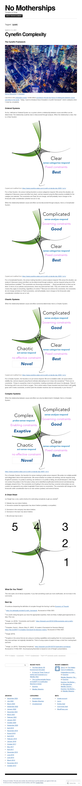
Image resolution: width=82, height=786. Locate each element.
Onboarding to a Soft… (68, 672)
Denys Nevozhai (10, 94)
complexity (50, 655)
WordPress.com (62, 709)
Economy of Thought (62, 606)
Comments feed (62, 706)
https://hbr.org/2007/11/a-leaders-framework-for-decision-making (26, 630)
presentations (36, 698)
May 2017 (10, 747)
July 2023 (10, 701)
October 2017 (11, 744)
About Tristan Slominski (14, 16)
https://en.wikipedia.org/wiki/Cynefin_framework (21, 610)
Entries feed (61, 704)
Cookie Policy (39, 782)
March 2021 (11, 714)
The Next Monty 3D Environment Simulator (37, 668)
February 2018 (12, 739)
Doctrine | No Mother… (68, 682)
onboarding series (21, 97)
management (62, 655)
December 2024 (12, 698)
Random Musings (38, 701)
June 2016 (10, 755)
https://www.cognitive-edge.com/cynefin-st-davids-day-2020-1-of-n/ (44, 188)
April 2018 (10, 736)
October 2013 (11, 765)
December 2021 (12, 712)
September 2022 (12, 706)
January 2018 (11, 741)
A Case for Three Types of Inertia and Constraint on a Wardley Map (39, 674)
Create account (62, 698)
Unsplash (21, 94)
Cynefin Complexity (25, 34)
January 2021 (11, 720)
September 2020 (12, 725)
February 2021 (12, 717)
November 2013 (12, 763)
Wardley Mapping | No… (69, 677)
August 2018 (11, 733)
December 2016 (12, 752)
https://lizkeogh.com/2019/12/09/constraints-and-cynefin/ (54, 621)
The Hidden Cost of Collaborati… (68, 668)
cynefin (56, 655)
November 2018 (12, 731)
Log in (59, 701)
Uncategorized (35, 655)
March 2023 (11, 704)
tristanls (13, 655)
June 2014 (10, 757)
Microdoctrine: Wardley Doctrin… (67, 685)
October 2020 (11, 722)
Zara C (63, 667)
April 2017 (10, 749)
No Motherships (30, 7)
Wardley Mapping (38, 689)
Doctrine (35, 686)
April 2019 (10, 728)
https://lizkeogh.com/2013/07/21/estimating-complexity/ (53, 646)
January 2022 (11, 709)
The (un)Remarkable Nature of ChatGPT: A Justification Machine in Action (40, 681)
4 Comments (20, 655)
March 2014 (11, 760)
